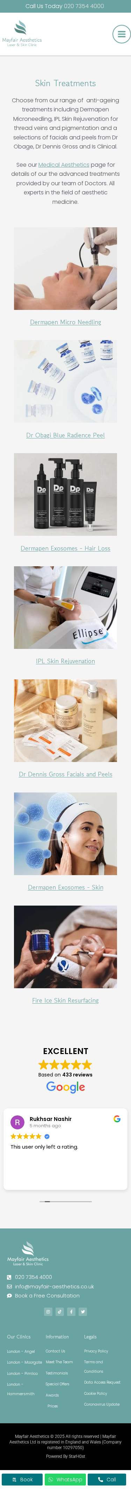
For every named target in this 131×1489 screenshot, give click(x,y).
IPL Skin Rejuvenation (65, 660)
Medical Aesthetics (63, 165)
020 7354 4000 (84, 6)
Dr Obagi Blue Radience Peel (65, 434)
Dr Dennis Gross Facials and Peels (65, 773)
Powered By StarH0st (65, 1456)
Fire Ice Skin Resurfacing (65, 1000)
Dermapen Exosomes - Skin (65, 887)
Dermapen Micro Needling (65, 321)
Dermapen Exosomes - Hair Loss (65, 548)
